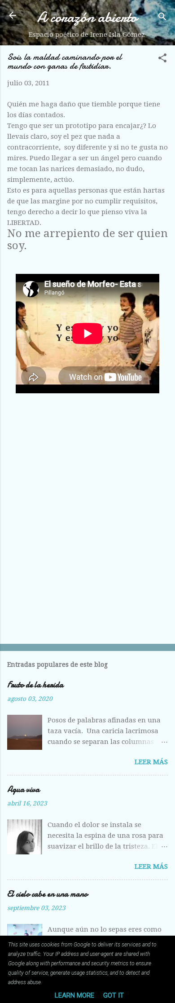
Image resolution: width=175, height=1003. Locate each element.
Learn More (74, 995)
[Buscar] (162, 18)
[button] (162, 59)
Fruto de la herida (35, 685)
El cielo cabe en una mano (47, 894)
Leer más (151, 762)
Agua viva (23, 789)
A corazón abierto (87, 17)
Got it (113, 995)
